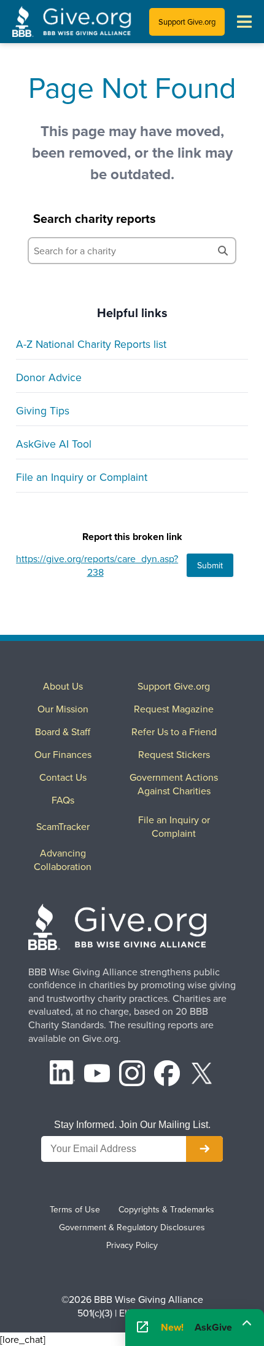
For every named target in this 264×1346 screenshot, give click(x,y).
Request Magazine (174, 708)
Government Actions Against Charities (174, 783)
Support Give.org (186, 21)
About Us (63, 686)
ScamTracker (63, 826)
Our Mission (62, 708)
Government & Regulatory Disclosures (132, 1227)
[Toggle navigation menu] (244, 21)
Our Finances (62, 754)
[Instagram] (132, 1074)
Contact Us (63, 777)
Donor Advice (49, 377)
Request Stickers (174, 754)
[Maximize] (246, 1323)
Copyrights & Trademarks (166, 1209)
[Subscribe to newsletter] (204, 1149)
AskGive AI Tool (53, 443)
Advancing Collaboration (62, 859)
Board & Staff (62, 731)
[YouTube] (97, 1074)
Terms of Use (75, 1209)
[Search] (223, 250)
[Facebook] (167, 1074)
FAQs (63, 800)
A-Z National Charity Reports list (91, 344)
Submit (210, 565)
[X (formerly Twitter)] (202, 1074)
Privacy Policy (132, 1245)
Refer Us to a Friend (174, 731)
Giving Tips (42, 410)
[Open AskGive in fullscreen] (142, 1328)
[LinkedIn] (63, 1074)
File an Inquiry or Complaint (81, 477)
